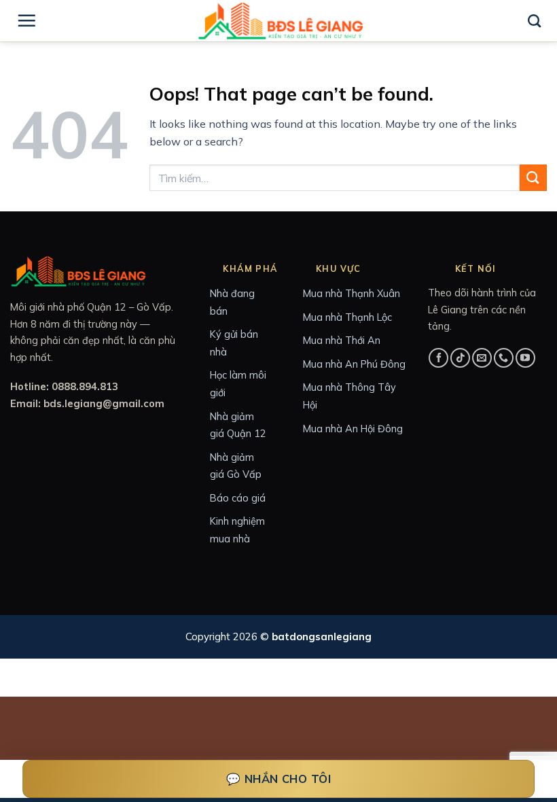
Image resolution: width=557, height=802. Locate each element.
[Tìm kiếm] (534, 20)
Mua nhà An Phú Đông (354, 364)
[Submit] (533, 177)
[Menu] (26, 20)
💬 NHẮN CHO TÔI (278, 778)
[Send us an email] (482, 358)
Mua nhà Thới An (341, 340)
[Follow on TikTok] (460, 358)
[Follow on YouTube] (525, 358)
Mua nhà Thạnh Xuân (351, 293)
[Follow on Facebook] (438, 358)
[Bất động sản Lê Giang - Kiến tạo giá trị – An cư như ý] (280, 20)
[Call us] (504, 358)
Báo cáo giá (238, 497)
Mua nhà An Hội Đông (353, 428)
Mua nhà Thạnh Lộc (347, 317)
